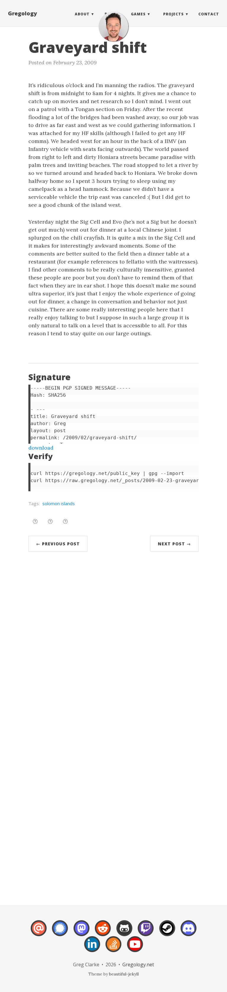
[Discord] (189, 932)
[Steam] (167, 932)
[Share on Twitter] (35, 521)
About (82, 14)
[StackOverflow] (113, 948)
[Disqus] (113, 645)
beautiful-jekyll (124, 974)
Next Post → (174, 544)
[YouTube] (135, 948)
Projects (173, 14)
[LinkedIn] (92, 948)
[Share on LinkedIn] (65, 521)
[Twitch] (146, 932)
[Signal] (60, 932)
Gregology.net (138, 964)
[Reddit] (103, 932)
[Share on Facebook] (50, 521)
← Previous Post (58, 544)
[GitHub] (124, 932)
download (40, 447)
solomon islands (58, 503)
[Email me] (39, 932)
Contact (208, 14)
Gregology (22, 13)
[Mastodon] (82, 932)
